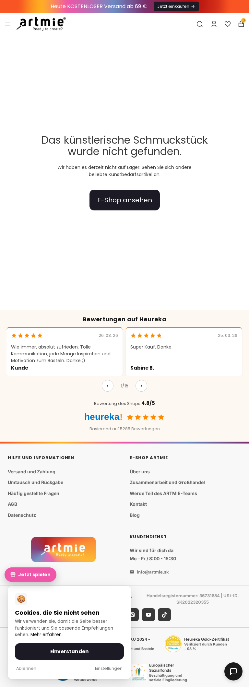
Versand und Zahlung (31, 471)
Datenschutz (22, 515)
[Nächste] (141, 386)
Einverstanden (69, 651)
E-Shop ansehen (124, 200)
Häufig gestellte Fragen (33, 493)
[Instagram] (132, 614)
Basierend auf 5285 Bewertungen (124, 429)
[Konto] (214, 24)
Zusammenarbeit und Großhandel (167, 482)
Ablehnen (26, 668)
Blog (135, 515)
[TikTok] (164, 614)
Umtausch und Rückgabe (35, 482)
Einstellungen (109, 668)
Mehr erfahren (46, 635)
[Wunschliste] (227, 24)
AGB (12, 504)
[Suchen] (200, 24)
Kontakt (138, 504)
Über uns (140, 471)
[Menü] (7, 23)
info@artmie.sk (153, 571)
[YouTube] (148, 614)
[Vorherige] (107, 386)
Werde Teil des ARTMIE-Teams (163, 493)
